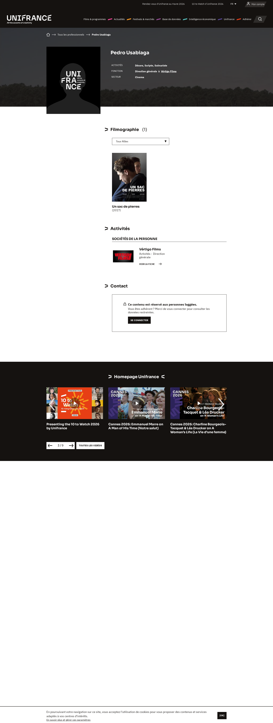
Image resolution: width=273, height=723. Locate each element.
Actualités (119, 19)
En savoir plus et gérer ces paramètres (68, 719)
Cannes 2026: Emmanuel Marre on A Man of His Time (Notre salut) (135, 426)
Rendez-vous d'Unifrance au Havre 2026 (163, 3)
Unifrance (229, 19)
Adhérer (247, 19)
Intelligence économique (202, 19)
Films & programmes (95, 19)
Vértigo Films (168, 71)
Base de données (171, 19)
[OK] (222, 715)
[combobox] (140, 141)
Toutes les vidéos (90, 445)
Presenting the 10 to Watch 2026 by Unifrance (72, 426)
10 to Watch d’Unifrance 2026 (207, 3)
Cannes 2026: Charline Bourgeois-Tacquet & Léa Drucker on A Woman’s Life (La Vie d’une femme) (198, 428)
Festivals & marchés (143, 19)
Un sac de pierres (126, 207)
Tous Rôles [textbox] (122, 141)
